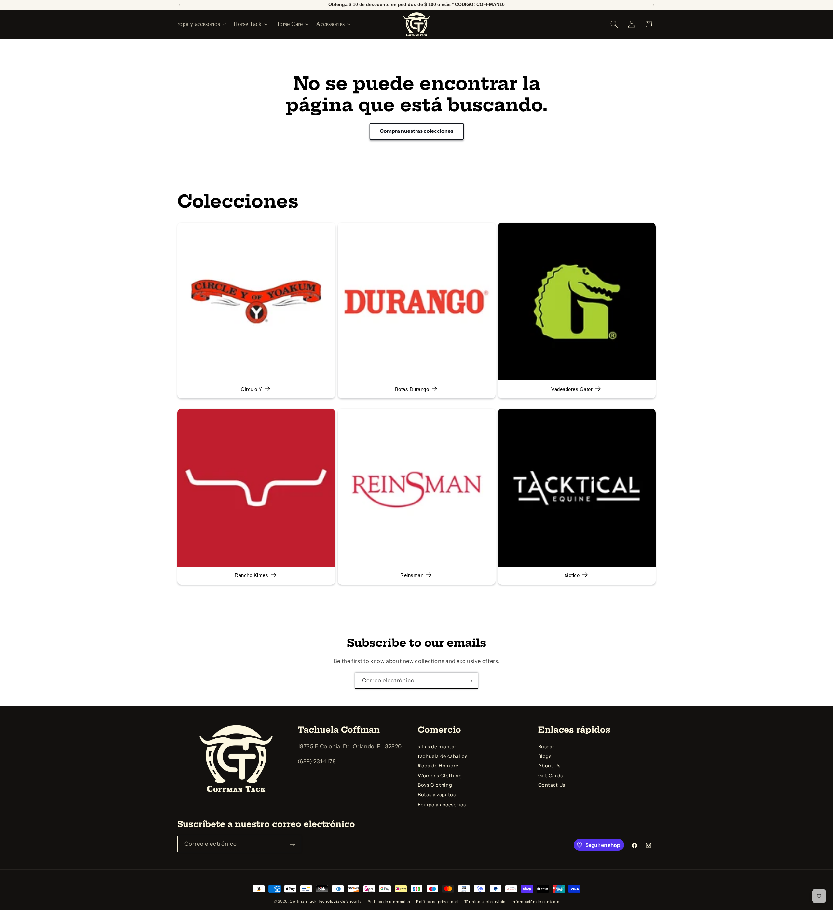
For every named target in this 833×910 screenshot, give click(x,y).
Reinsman (411, 575)
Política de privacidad (437, 901)
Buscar (546, 747)
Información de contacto (536, 901)
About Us (549, 766)
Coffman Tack (303, 901)
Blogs (545, 756)
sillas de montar (437, 747)
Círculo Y (251, 389)
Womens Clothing (440, 776)
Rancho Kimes (251, 575)
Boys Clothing (435, 785)
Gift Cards (550, 776)
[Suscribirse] (470, 681)
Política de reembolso (388, 901)
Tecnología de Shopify (339, 901)
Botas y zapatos (437, 795)
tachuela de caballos (443, 756)
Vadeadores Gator (572, 389)
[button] (201, 24)
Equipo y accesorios (442, 804)
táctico (572, 575)
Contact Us (551, 785)
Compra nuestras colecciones (416, 131)
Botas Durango (412, 389)
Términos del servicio (485, 901)
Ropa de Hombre (438, 766)
